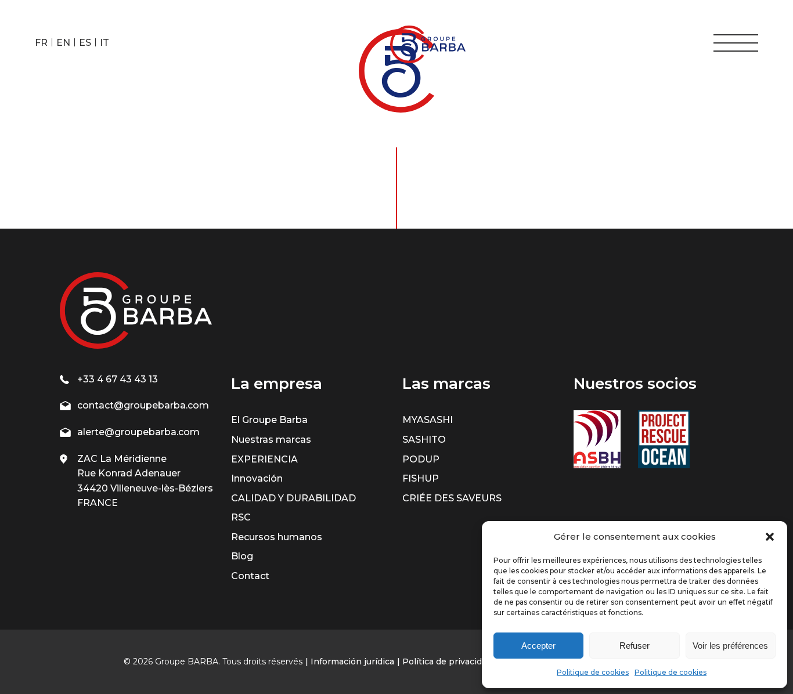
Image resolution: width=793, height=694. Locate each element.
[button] (770, 537)
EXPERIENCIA (264, 459)
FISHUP (420, 478)
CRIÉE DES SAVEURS (452, 498)
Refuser (634, 645)
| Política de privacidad (444, 661)
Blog (242, 556)
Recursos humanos (276, 537)
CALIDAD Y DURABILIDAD (293, 498)
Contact (250, 575)
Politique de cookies (593, 672)
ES (85, 42)
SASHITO (424, 439)
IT (104, 42)
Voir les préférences (730, 645)
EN (63, 42)
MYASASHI (427, 419)
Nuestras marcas (271, 439)
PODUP (420, 459)
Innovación (257, 478)
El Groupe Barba (269, 419)
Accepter (538, 645)
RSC (241, 517)
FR (41, 42)
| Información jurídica (349, 661)
